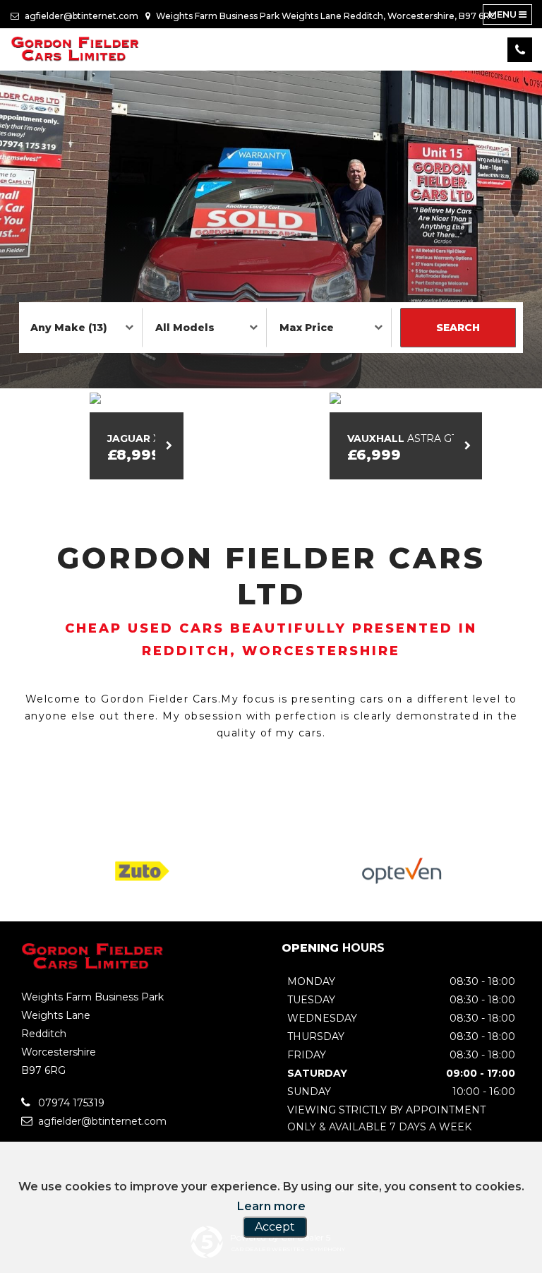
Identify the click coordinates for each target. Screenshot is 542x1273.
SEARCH (458, 327)
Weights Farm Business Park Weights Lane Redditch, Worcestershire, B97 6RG (325, 16)
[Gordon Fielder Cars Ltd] (76, 49)
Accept (275, 1226)
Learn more (271, 1206)
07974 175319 (69, 1102)
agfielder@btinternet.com (80, 16)
